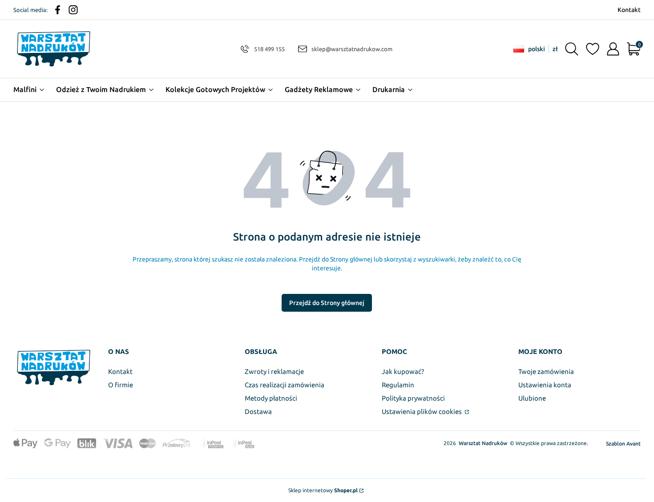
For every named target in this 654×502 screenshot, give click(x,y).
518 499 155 (269, 49)
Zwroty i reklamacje (274, 371)
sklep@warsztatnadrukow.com (351, 49)
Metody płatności (271, 398)
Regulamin (398, 385)
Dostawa (258, 411)
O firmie (120, 385)
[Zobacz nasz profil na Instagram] (73, 9)
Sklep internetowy (323, 490)
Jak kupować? (403, 371)
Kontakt (120, 371)
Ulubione (532, 398)
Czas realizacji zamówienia (284, 385)
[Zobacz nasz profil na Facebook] (57, 9)
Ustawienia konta (544, 385)
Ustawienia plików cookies (422, 411)
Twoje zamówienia (546, 371)
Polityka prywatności (413, 398)
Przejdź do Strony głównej (326, 302)
